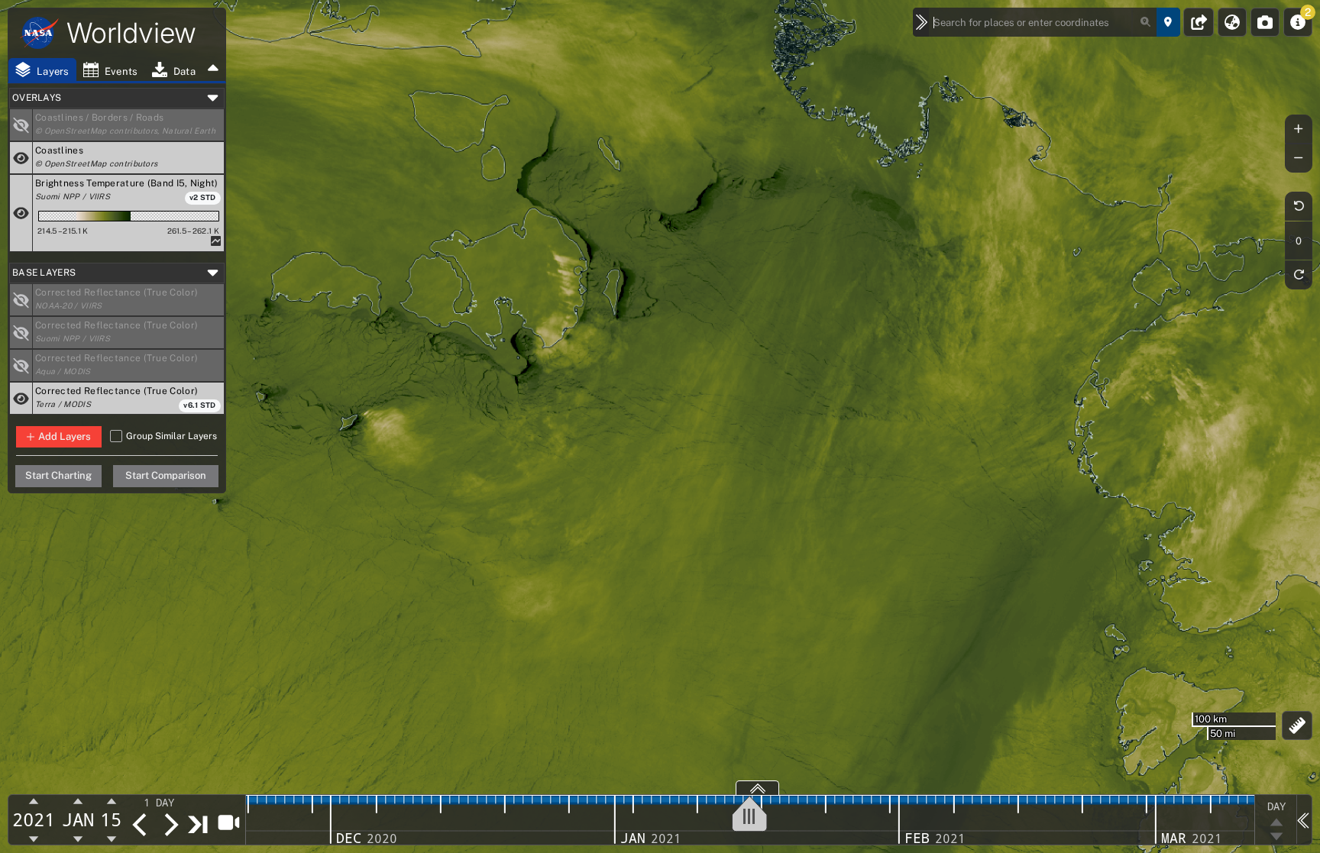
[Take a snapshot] (1265, 22)
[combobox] (1043, 22)
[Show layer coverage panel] (757, 787)
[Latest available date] (199, 824)
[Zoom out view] (1298, 158)
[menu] (168, 802)
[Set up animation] (228, 822)
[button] (128, 125)
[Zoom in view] (1298, 129)
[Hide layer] (21, 157)
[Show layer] (21, 125)
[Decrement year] (34, 838)
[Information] (1297, 22)
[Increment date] (170, 824)
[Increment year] (34, 801)
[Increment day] (111, 801)
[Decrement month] (78, 838)
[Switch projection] (1232, 22)
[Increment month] (78, 801)
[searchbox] (1043, 22)
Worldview (131, 33)
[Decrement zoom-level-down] (1276, 837)
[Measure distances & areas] (1297, 725)
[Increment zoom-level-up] (1276, 821)
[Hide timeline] (1304, 819)
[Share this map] (1199, 22)
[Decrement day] (111, 838)
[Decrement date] (140, 824)
